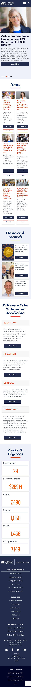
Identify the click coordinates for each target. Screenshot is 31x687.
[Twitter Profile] (18, 650)
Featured (8, 221)
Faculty (8, 175)
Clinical (22, 131)
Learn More (15, 64)
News (15, 84)
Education (8, 131)
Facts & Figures (15, 452)
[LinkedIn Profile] (6, 650)
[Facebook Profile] (12, 649)
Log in (16, 660)
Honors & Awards (15, 235)
